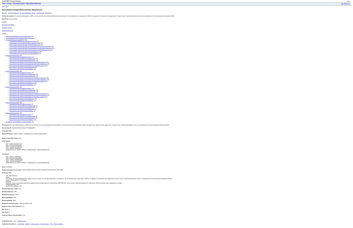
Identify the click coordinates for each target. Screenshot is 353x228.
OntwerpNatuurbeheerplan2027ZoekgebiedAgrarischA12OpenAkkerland (30, 48)
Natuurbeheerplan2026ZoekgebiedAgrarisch (22, 60)
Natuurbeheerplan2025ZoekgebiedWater (21, 85)
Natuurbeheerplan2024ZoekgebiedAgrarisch (22, 92)
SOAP (7, 6)
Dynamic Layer (21, 221)
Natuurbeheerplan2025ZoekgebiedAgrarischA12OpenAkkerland (28, 79)
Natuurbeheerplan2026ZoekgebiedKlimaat (21, 67)
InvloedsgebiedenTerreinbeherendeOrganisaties (20, 38)
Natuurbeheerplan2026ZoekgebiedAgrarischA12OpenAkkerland (28, 64)
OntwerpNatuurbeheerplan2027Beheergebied (22, 41)
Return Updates (58, 224)
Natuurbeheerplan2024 (12, 87)
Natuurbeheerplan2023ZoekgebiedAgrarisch (22, 107)
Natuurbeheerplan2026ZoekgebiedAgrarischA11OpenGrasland (27, 62)
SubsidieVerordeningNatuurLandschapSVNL (18, 122)
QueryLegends (35, 224)
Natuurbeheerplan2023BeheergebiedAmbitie (22, 106)
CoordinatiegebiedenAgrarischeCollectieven (18, 36)
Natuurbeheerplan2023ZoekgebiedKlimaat (21, 109)
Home (4, 3)
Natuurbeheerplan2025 (12, 71)
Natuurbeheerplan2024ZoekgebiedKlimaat (21, 99)
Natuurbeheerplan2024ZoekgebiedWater (21, 100)
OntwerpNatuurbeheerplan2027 (15, 40)
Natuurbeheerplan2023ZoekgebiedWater (21, 111)
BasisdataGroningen (19, 3)
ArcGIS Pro (48, 13)
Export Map (20, 224)
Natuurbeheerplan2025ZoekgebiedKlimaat (21, 83)
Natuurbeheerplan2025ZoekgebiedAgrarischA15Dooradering (27, 81)
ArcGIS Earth (40, 13)
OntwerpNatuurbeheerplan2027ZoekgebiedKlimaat (24, 52)
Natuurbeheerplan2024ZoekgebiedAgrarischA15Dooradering (27, 97)
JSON (3, 6)
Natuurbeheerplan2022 (12, 113)
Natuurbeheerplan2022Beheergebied (20, 114)
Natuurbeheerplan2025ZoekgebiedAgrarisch (22, 76)
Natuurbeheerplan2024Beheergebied (20, 88)
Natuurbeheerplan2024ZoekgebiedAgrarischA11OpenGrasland (27, 93)
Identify (27, 224)
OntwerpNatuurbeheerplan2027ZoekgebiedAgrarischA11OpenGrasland (30, 46)
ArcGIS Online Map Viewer (27, 13)
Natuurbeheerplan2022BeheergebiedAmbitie (22, 116)
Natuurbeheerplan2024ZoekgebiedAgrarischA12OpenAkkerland (28, 95)
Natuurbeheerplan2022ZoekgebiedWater (21, 120)
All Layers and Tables (8, 25)
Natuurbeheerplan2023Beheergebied (20, 104)
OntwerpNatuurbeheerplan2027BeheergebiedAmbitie (24, 43)
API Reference (345, 3)
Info (15, 221)
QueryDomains (44, 224)
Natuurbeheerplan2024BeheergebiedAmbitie (22, 90)
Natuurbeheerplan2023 (12, 102)
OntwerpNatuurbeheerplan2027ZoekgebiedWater (23, 53)
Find (51, 224)
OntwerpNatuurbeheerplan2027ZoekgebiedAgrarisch (24, 45)
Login (348, 1)
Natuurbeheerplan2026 (12, 55)
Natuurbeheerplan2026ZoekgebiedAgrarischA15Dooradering (27, 65)
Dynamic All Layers (7, 30)
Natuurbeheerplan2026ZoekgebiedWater (21, 69)
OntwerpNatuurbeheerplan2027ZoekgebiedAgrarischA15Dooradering (29, 50)
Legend (4, 22)
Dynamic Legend (7, 27)
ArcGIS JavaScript (13, 13)
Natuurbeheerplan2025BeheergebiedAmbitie (22, 74)
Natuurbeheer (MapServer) (33, 3)
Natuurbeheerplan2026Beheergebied (20, 57)
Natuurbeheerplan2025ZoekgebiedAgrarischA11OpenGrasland (27, 78)
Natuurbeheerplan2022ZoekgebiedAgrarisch (22, 118)
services (9, 3)
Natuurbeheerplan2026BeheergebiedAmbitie (22, 59)
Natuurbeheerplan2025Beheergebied (20, 72)
